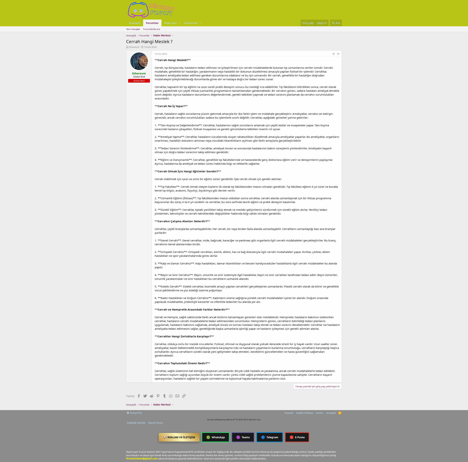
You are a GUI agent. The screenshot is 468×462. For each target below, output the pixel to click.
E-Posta (297, 437)
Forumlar (152, 23)
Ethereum (134, 47)
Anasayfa (134, 23)
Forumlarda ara (151, 29)
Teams (243, 437)
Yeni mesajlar (133, 29)
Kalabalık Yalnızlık (136, 422)
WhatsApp (215, 437)
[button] (179, 23)
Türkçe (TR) (135, 412)
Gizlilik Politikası (304, 412)
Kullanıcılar (191, 23)
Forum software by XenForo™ (234, 419)
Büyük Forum (155, 422)
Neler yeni (170, 23)
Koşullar (289, 412)
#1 (338, 53)
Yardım (319, 412)
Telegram (269, 437)
